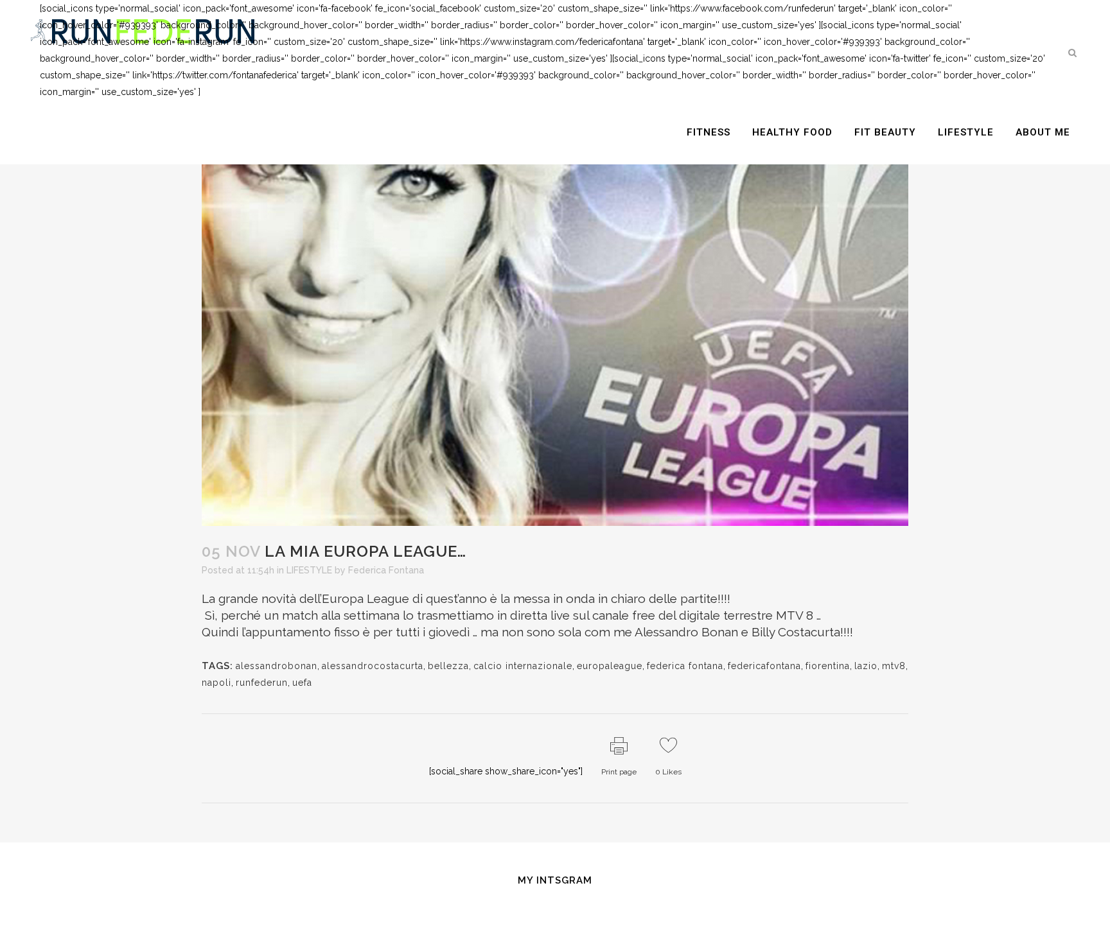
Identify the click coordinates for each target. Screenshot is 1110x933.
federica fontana (685, 666)
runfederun (262, 682)
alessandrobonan (276, 666)
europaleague (609, 666)
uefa (302, 682)
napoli (216, 682)
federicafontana (764, 666)
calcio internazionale (522, 666)
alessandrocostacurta (372, 666)
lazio (865, 666)
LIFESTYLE (309, 570)
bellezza (448, 666)
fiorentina (828, 666)
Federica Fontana (386, 570)
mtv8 (894, 666)
